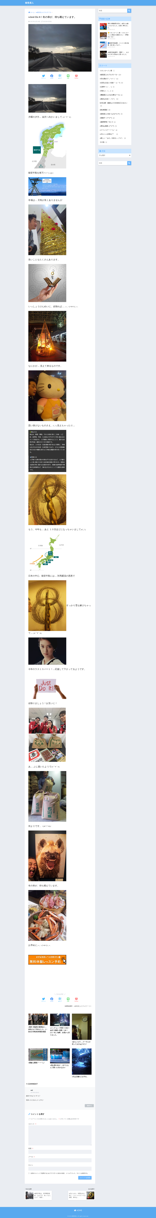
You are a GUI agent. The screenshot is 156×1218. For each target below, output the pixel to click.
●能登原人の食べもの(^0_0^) (111, 114)
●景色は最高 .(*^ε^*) (108, 126)
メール (31, 1157)
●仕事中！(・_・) (107, 87)
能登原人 (29, 2)
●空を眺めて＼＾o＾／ (109, 79)
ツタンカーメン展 (107, 71)
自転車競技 (105, 110)
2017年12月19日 (35, 1092)
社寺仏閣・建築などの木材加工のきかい (113, 104)
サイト (30, 1165)
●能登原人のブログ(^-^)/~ (83, 1006)
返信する (89, 1105)
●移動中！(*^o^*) (107, 118)
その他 (103, 142)
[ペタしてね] (41, 974)
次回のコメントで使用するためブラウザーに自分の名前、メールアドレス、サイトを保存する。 (60, 1173)
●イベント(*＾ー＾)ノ (108, 130)
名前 (30, 1148)
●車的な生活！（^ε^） (109, 99)
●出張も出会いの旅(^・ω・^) (111, 83)
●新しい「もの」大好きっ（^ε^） (113, 138)
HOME (79, 1210)
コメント (32, 1124)
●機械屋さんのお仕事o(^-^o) (111, 95)
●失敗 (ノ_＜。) (106, 91)
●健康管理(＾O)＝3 (107, 122)
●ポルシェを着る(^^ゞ (109, 134)
